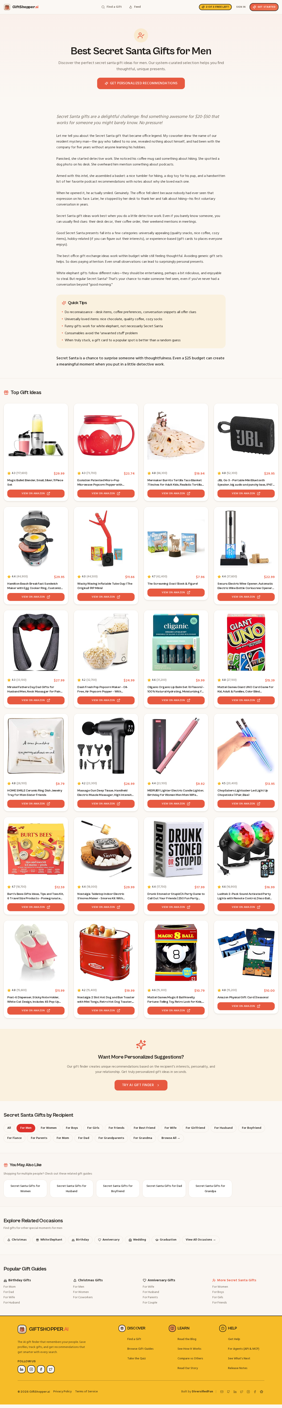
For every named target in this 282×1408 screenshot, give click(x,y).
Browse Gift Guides (140, 1348)
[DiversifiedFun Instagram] (248, 1392)
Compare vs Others (190, 1358)
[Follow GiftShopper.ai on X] (51, 1369)
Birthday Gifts (19, 1280)
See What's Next (239, 1358)
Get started (266, 7)
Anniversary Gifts (161, 1280)
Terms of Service (86, 1391)
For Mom (10, 1286)
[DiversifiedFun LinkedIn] (235, 1392)
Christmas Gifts (90, 1280)
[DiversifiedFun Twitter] (242, 1392)
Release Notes (237, 1368)
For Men (78, 1286)
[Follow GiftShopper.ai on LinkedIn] (22, 1369)
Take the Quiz (136, 1358)
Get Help (234, 1339)
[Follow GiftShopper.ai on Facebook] (41, 1369)
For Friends (219, 1302)
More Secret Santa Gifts (236, 1280)
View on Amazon (33, 493)
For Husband (12, 1302)
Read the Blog (187, 1339)
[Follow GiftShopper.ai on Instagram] (31, 1369)
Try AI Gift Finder (138, 1085)
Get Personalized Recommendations (144, 83)
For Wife (9, 1297)
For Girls (217, 1297)
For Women (81, 1292)
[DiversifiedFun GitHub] (228, 1392)
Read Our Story (188, 1368)
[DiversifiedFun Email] (222, 1392)
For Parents (150, 1297)
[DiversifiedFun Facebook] (255, 1392)
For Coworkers (83, 1297)
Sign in (241, 7)
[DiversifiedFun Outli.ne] (261, 1392)
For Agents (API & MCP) (243, 1348)
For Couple (150, 1302)
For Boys (218, 1292)
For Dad (9, 1292)
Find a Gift (134, 1339)
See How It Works (189, 1348)
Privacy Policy (62, 1391)
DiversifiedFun (202, 1391)
